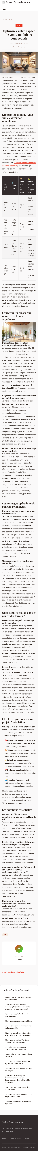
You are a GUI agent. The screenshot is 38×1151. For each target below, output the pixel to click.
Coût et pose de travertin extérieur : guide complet (18, 1088)
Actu (10, 19)
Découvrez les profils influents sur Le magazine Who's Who (18, 1095)
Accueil (5, 19)
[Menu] (4, 9)
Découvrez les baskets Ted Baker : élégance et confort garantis (17, 1041)
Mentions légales (15, 1139)
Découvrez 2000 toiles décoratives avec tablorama (17, 1015)
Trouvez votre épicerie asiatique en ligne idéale (18, 1102)
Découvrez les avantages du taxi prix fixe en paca (18, 1069)
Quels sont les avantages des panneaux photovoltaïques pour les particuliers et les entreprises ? (18, 1006)
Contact (26, 1139)
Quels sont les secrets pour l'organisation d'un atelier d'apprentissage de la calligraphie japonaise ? (17, 1078)
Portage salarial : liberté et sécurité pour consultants (18, 998)
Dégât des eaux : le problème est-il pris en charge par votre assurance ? (18, 1034)
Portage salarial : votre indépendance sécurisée (18, 1055)
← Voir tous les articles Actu (13, 972)
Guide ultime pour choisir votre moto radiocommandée (18, 1027)
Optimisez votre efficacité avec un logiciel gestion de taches (17, 1062)
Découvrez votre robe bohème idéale (18, 1021)
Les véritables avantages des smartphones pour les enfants (16, 1048)
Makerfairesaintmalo (16, 2)
